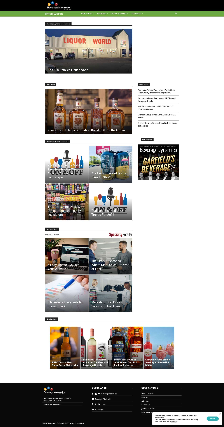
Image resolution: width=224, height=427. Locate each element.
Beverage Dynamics (109, 394)
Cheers (103, 404)
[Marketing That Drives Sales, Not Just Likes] (110, 293)
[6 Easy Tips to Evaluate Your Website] (67, 256)
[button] (176, 14)
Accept (212, 418)
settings (174, 422)
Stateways (99, 409)
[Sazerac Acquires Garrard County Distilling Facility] (93, 51)
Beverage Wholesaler (103, 399)
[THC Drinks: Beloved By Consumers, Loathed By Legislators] (67, 201)
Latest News (144, 84)
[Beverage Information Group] (61, 5)
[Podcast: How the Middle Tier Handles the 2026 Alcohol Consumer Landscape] (67, 164)
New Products (52, 319)
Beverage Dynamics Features (57, 141)
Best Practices (52, 229)
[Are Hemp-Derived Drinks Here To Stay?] (110, 164)
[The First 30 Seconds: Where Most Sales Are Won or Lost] (110, 256)
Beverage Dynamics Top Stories (58, 24)
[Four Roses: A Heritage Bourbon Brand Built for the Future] (88, 111)
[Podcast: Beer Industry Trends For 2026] (110, 201)
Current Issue (147, 140)
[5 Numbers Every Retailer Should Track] (67, 293)
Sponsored (51, 84)
